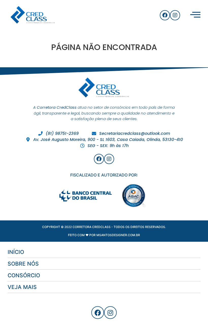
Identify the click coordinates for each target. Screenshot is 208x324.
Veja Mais (22, 287)
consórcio (24, 275)
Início (16, 252)
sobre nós (23, 264)
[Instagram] (175, 15)
